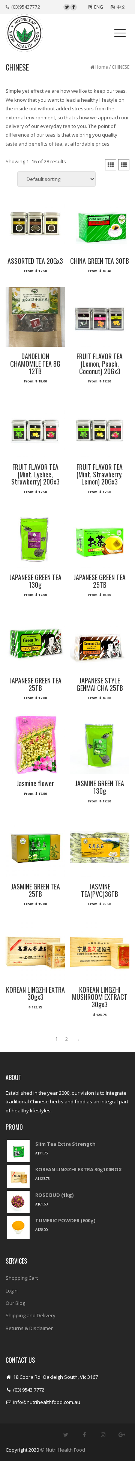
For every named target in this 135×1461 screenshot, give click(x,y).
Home (101, 67)
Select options (35, 274)
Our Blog (15, 1303)
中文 (120, 7)
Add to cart (35, 1010)
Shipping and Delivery (31, 1315)
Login (12, 1290)
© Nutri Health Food (62, 1449)
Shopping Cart (22, 1277)
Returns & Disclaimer (29, 1328)
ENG (97, 7)
